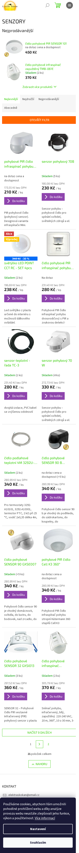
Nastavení (38, 829)
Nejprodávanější (49, 99)
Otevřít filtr (39, 120)
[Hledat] (47, 5)
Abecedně (10, 108)
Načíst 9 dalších (39, 732)
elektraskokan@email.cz (23, 795)
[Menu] (69, 5)
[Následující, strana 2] (39, 744)
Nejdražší (28, 99)
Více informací (45, 818)
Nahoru (41, 764)
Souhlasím (38, 842)
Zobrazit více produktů (37, 87)
